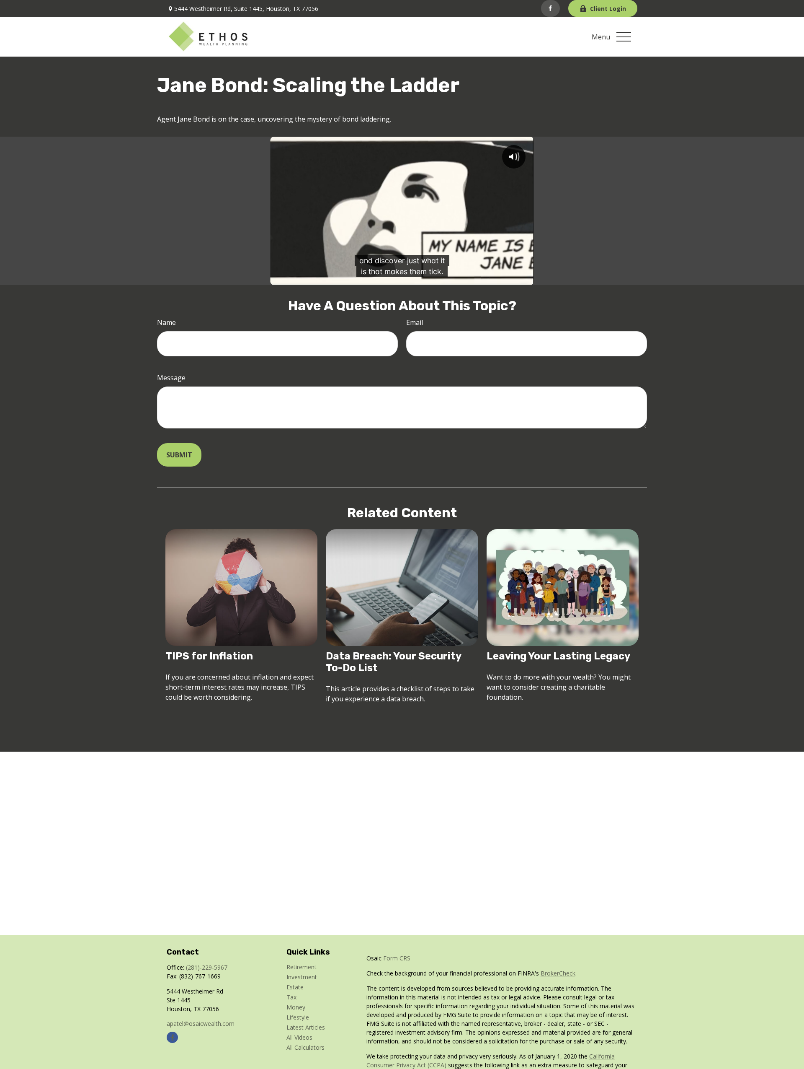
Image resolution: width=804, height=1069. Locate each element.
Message (171, 377)
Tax (291, 997)
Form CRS (396, 958)
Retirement (301, 967)
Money (295, 1007)
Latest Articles (305, 1027)
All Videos (299, 1037)
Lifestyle (297, 1017)
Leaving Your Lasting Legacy (558, 656)
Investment (301, 977)
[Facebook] (550, 8)
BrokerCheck (558, 973)
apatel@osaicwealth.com (200, 1023)
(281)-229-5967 (206, 967)
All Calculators (305, 1047)
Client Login (608, 9)
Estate (295, 987)
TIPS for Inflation (209, 656)
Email (414, 322)
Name (166, 322)
